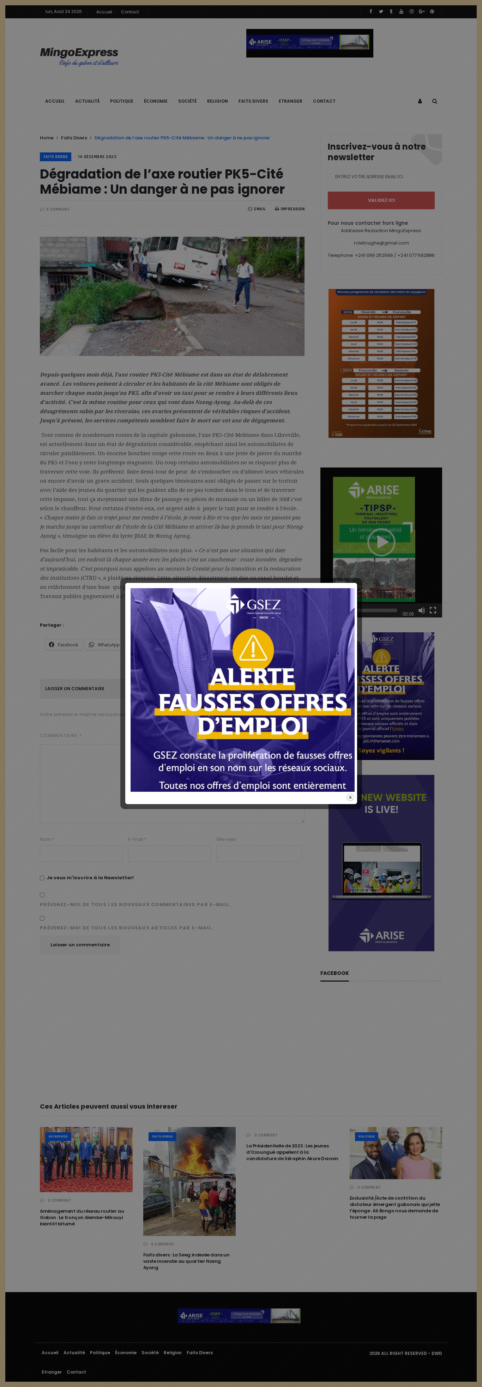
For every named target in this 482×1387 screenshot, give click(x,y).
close (350, 797)
